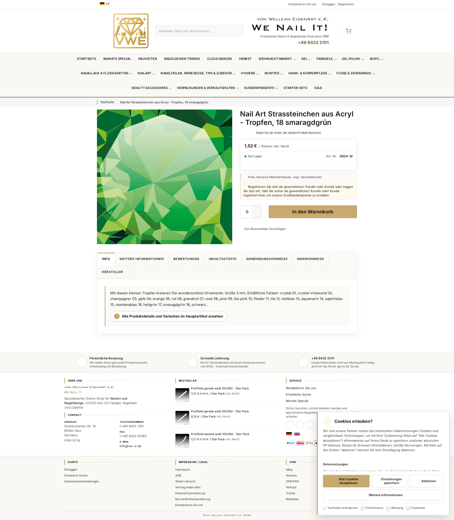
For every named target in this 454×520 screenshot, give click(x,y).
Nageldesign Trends (182, 59)
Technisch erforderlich (342, 508)
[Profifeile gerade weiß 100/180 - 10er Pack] (182, 395)
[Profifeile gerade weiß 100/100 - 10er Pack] (182, 418)
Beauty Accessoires (150, 88)
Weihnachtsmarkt (275, 59)
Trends (290, 493)
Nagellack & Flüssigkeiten (105, 73)
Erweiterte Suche (298, 394)
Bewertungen (186, 259)
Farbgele (325, 59)
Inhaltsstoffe (223, 259)
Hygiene (248, 73)
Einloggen (70, 469)
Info (106, 259)
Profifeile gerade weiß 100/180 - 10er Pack (220, 388)
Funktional (418, 508)
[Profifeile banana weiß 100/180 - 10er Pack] (182, 441)
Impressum (182, 469)
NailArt (144, 73)
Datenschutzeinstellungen (81, 481)
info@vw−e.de (130, 446)
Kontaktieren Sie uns (301, 388)
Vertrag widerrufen (188, 487)
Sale (318, 88)
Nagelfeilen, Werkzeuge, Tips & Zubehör (196, 73)
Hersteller (112, 272)
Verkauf (291, 487)
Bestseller (292, 499)
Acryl (375, 59)
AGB (178, 475)
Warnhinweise (310, 259)
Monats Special (117, 59)
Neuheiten (147, 59)
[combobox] (193, 30)
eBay (289, 469)
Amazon (291, 475)
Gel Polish (351, 59)
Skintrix (271, 73)
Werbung (397, 508)
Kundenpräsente (259, 88)
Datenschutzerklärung (190, 493)
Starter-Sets (295, 88)
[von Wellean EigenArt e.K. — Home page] (130, 30)
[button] (257, 215)
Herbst (245, 59)
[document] (383, 463)
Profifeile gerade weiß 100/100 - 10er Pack (220, 411)
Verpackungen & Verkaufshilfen (206, 88)
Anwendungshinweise (267, 259)
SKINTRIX (292, 481)
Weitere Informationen (141, 259)
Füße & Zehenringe (353, 73)
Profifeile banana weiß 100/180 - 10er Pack (220, 434)
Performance (374, 508)
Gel (304, 59)
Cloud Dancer (219, 59)
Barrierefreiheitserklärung (192, 499)
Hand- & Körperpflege (307, 73)
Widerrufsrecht (185, 481)
